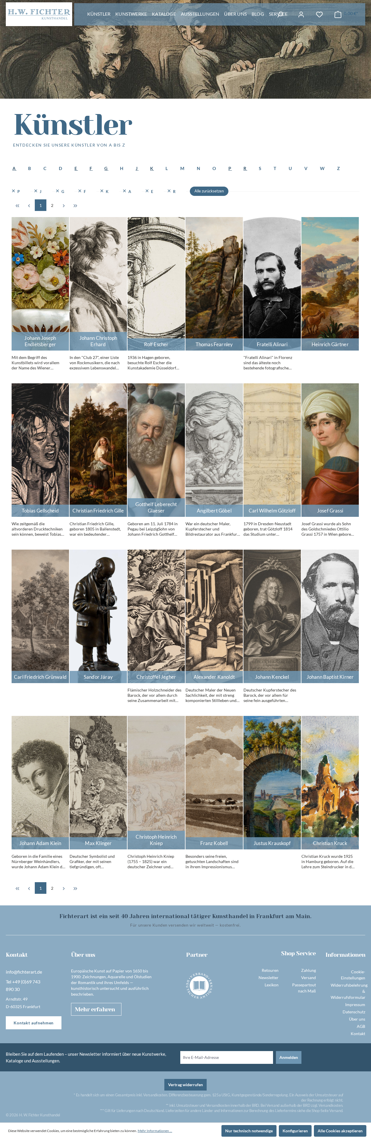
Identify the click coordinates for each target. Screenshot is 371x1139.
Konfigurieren (295, 1130)
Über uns (357, 1019)
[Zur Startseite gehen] (39, 14)
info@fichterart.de (24, 971)
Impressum (355, 1004)
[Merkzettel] (319, 14)
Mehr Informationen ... (155, 1131)
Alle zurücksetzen (209, 191)
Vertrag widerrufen (185, 1084)
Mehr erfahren (95, 1009)
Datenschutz (354, 1011)
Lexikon (272, 984)
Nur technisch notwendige (249, 1130)
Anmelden (288, 1057)
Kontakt (358, 1033)
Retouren (270, 970)
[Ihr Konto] (301, 14)
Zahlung (308, 970)
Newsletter (269, 977)
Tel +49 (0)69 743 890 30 (23, 985)
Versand (308, 977)
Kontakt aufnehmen (34, 1022)
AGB (361, 1026)
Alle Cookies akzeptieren (340, 1130)
